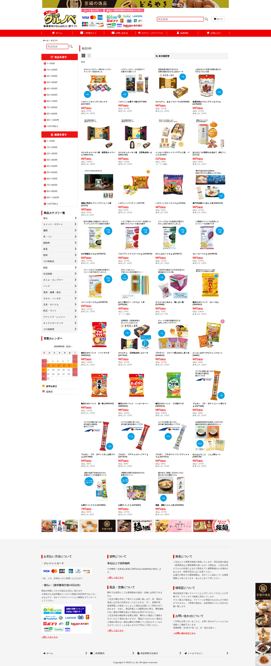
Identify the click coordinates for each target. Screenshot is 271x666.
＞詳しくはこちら (49, 637)
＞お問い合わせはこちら (184, 633)
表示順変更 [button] (164, 56)
